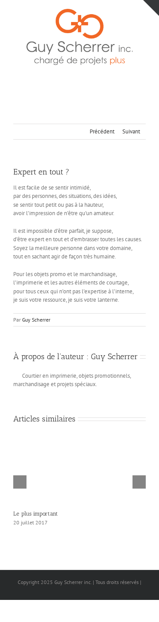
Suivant (131, 131)
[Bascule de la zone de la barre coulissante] (151, 8)
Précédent (102, 131)
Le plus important (35, 513)
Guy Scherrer (36, 319)
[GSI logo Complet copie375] (79, 11)
